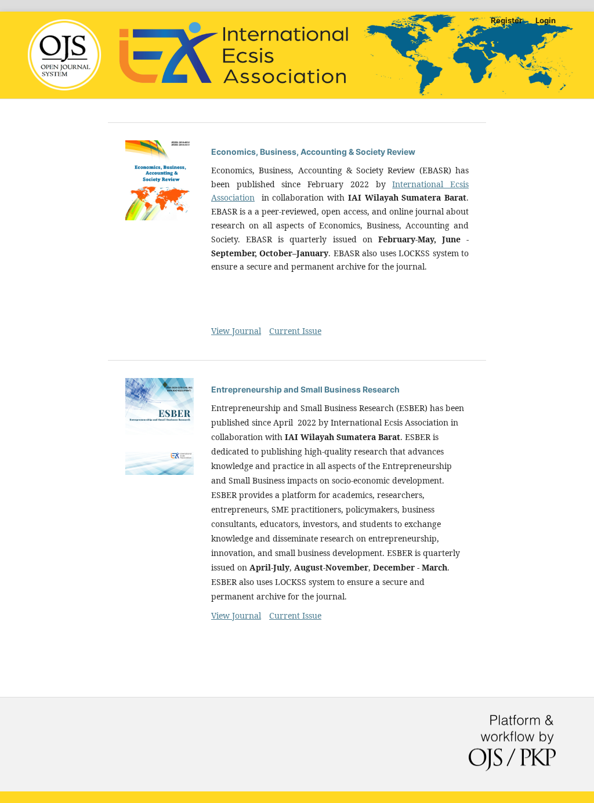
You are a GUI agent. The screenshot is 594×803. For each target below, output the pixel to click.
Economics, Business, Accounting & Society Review (313, 152)
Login (545, 20)
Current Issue (295, 330)
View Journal (236, 330)
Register (506, 20)
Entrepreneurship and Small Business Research (305, 389)
